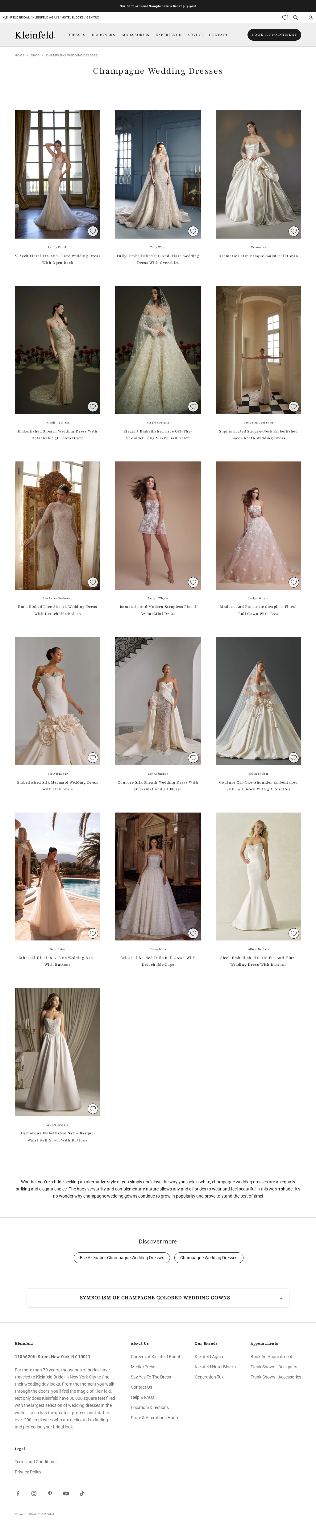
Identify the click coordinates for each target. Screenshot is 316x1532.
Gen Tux (92, 17)
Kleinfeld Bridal (16, 17)
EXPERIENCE (168, 34)
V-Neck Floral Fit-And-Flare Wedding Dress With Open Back (57, 259)
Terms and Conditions (35, 1461)
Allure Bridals (258, 949)
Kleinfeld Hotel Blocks (215, 1366)
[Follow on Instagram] (34, 1493)
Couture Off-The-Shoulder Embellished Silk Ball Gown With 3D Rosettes (258, 786)
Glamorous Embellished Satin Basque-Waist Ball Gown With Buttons (57, 1136)
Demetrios (57, 949)
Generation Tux (209, 1376)
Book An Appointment (272, 1356)
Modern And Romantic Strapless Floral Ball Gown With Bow (258, 610)
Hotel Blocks (73, 17)
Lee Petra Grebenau (258, 422)
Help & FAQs (142, 1397)
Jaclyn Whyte (158, 598)
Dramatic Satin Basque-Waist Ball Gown (258, 255)
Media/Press (143, 1366)
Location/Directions (150, 1407)
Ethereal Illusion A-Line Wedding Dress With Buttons (58, 961)
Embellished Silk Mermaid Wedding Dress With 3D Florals (57, 786)
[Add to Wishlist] (92, 231)
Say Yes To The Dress (151, 1376)
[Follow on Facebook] (18, 1493)
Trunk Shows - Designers (274, 1366)
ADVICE (195, 34)
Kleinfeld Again (45, 17)
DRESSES (76, 34)
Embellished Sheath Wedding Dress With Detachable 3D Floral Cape (57, 434)
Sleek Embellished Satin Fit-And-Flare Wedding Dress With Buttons (258, 961)
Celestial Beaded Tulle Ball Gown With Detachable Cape (158, 961)
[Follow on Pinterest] (50, 1493)
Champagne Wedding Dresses (72, 55)
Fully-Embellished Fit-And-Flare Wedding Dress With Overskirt (158, 259)
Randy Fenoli (57, 247)
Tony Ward (158, 247)
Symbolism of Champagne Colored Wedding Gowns (155, 1297)
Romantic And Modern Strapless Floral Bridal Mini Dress (158, 610)
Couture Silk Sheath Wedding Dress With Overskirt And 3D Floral (158, 786)
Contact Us (141, 1387)
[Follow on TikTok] (82, 1493)
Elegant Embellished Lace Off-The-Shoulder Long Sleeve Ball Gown (158, 434)
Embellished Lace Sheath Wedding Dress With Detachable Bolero (57, 610)
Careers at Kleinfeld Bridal (155, 1356)
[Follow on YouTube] (66, 1493)
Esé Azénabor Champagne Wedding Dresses (122, 1257)
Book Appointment (274, 34)
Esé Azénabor (58, 774)
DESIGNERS (103, 34)
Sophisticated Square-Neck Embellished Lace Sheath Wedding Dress (258, 434)
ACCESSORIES (135, 34)
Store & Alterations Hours (155, 1417)
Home (19, 55)
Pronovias (258, 247)
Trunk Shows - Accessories (276, 1376)
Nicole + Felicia (57, 422)
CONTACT (218, 34)
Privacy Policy (28, 1471)
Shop (35, 55)
